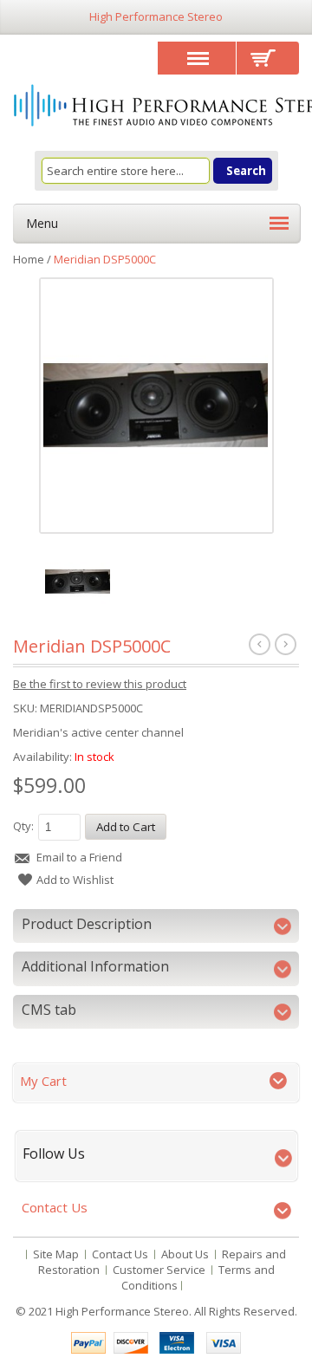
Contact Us (120, 1254)
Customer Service (159, 1269)
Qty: (23, 826)
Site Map (56, 1254)
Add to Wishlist (75, 879)
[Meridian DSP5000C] (155, 405)
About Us (185, 1254)
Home (28, 259)
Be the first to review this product (99, 684)
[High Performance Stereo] (156, 107)
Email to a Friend (79, 857)
